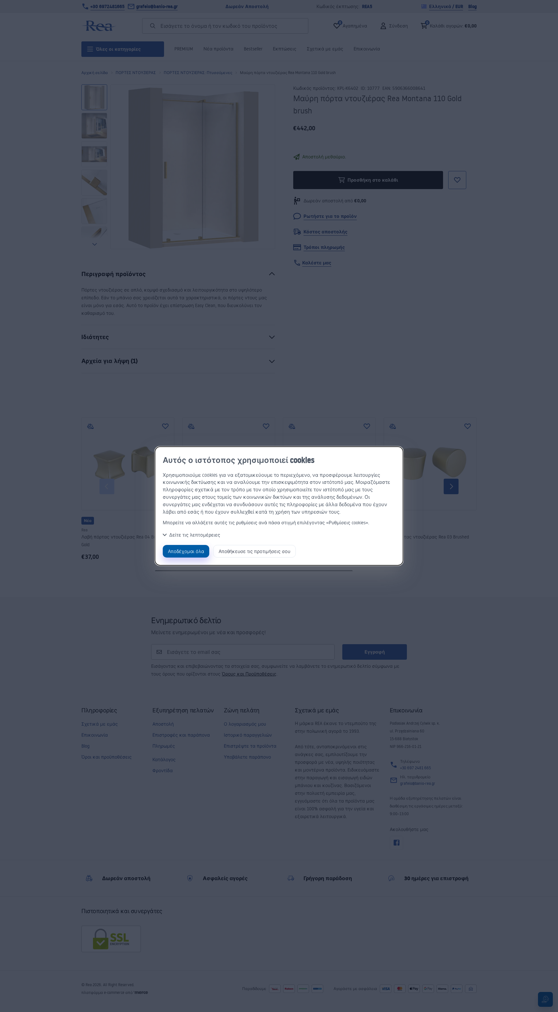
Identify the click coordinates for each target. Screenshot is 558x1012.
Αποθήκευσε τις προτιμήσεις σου (254, 551)
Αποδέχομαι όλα (186, 551)
